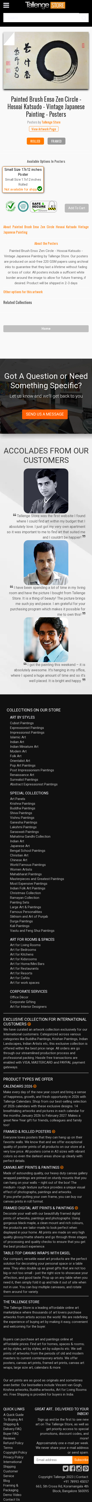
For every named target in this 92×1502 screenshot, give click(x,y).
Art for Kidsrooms (23, 959)
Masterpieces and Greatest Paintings (37, 879)
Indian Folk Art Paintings (27, 888)
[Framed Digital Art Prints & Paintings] (76, 1208)
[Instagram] (79, 1470)
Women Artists (21, 869)
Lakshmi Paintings (23, 827)
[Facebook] (72, 1470)
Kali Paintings (19, 926)
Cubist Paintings (22, 723)
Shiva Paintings (21, 813)
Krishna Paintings (22, 804)
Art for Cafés (20, 978)
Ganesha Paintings (23, 822)
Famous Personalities (26, 912)
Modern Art (18, 751)
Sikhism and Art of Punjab (29, 917)
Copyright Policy (15, 1452)
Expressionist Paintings (27, 728)
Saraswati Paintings (24, 832)
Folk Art (15, 756)
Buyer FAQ (11, 1434)
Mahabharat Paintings (26, 874)
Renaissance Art (22, 775)
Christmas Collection (25, 893)
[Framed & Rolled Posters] (53, 1131)
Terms (8, 1448)
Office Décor (19, 997)
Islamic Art (18, 737)
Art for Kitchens (21, 954)
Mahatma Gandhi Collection (30, 836)
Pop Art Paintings (23, 765)
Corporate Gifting (23, 1002)
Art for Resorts (21, 973)
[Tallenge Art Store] (46, 5)
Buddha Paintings (22, 808)
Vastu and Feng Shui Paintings (32, 931)
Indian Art (17, 742)
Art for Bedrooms (23, 950)
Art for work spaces (25, 983)
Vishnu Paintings (22, 818)
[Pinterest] (86, 1470)
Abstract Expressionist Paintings (34, 784)
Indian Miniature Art (24, 747)
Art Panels (17, 799)
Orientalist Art (20, 761)
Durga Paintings (21, 921)
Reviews (9, 1438)
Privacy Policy (13, 1457)
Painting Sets (19, 902)
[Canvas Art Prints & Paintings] (61, 1167)
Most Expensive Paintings (28, 884)
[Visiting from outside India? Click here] (29, 1024)
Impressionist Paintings (27, 732)
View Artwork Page (43, 128)
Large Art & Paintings (25, 907)
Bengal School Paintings (27, 851)
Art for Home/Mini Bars (27, 964)
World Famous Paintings (28, 865)
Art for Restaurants (24, 969)
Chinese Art (18, 860)
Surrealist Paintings (24, 780)
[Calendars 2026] (34, 1086)
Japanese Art (20, 846)
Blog (6, 1481)
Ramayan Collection (24, 898)
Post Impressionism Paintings (32, 770)
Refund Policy (13, 1443)
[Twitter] (66, 1470)
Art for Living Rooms (25, 945)
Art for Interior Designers (28, 1007)
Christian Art (19, 855)
